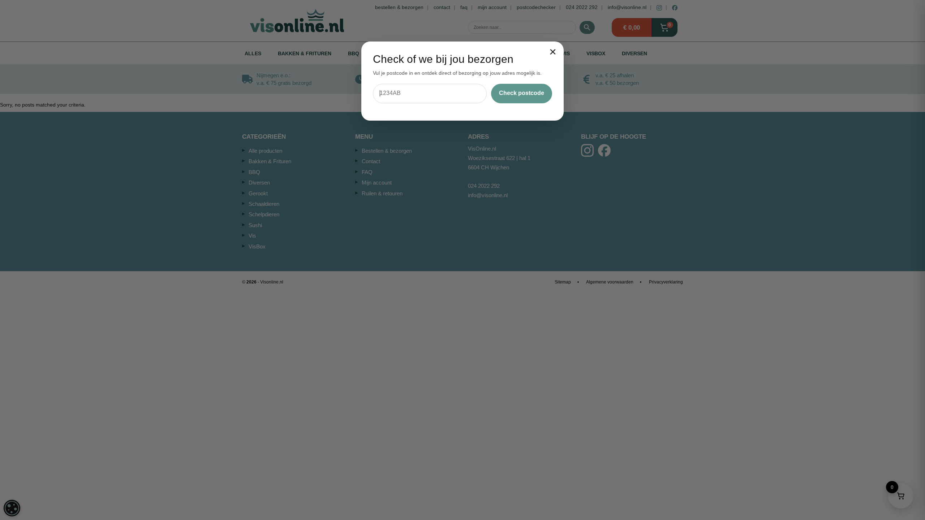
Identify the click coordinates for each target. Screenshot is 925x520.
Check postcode (521, 93)
